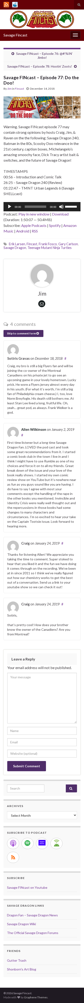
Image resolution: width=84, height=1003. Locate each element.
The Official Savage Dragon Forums (32, 933)
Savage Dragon (15, 248)
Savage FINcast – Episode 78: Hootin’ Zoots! (39, 66)
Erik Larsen (17, 244)
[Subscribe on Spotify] (27, 843)
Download (60, 214)
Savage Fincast (15, 35)
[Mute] (61, 206)
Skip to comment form (21, 333)
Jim (9, 88)
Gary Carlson (68, 244)
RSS (35, 231)
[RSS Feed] (6, 3)
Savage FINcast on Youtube (27, 887)
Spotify (55, 225)
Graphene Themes (36, 997)
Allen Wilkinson (33, 429)
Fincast (19, 88)
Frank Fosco (48, 244)
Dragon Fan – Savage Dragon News (32, 915)
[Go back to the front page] (42, 19)
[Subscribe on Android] (56, 843)
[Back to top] (73, 992)
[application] (42, 206)
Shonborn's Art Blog (21, 969)
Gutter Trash (16, 960)
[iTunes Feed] (15, 3)
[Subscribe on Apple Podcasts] (13, 843)
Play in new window (33, 214)
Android (22, 231)
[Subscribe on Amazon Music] (42, 843)
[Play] (9, 206)
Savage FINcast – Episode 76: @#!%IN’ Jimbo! (44, 55)
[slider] (71, 206)
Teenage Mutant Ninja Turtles (50, 248)
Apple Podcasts (33, 225)
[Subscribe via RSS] (13, 857)
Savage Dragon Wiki (21, 924)
